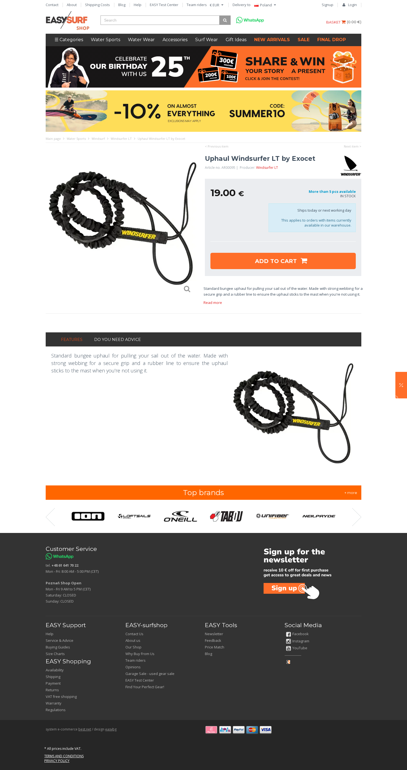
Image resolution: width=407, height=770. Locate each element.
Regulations (56, 709)
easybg (111, 729)
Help (137, 4)
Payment (53, 683)
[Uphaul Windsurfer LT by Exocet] (122, 225)
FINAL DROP (331, 39)
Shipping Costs (97, 4)
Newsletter (214, 633)
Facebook (300, 633)
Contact (52, 4)
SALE (304, 39)
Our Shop (133, 647)
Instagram (300, 640)
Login (352, 4)
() (354, 22)
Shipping (53, 676)
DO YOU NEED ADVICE (117, 339)
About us (132, 640)
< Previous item (216, 146)
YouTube (299, 647)
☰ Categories (69, 39)
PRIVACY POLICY (56, 760)
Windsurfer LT (267, 167)
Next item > (352, 146)
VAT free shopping (61, 696)
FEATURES (72, 339)
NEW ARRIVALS (272, 39)
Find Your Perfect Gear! (144, 686)
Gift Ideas (236, 39)
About (72, 4)
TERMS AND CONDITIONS (64, 756)
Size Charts (55, 653)
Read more (213, 302)
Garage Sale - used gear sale (149, 673)
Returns (52, 689)
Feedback (213, 640)
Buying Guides (58, 647)
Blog (121, 4)
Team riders (197, 4)
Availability (55, 669)
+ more (350, 492)
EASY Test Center (164, 4)
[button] (401, 385)
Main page (53, 138)
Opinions (133, 666)
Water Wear (141, 39)
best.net (84, 729)
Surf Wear (206, 39)
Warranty (53, 703)
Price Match (214, 647)
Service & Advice (59, 640)
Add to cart (276, 261)
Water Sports (105, 39)
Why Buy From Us (139, 653)
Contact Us (134, 633)
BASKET (333, 22)
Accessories (175, 39)
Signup (327, 4)
